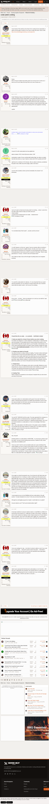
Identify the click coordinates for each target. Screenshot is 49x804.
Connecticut (7, 241)
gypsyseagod (5, 17)
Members (31, 1)
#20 (47, 566)
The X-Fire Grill (31, 688)
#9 (47, 244)
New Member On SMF (10, 657)
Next (6, 23)
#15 (47, 432)
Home (5, 784)
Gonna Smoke (42, 667)
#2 (47, 76)
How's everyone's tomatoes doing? (13, 670)
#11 (47, 295)
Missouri (8, 292)
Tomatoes (17, 671)
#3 (47, 94)
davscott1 (43, 646)
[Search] (47, 1)
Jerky (42, 4)
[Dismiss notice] (47, 8)
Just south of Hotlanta (5, 489)
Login (45, 784)
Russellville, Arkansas (6, 259)
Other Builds (30, 691)
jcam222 (6, 671)
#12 (47, 333)
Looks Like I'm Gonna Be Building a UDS (37, 710)
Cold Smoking (36, 4)
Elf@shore (43, 671)
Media (24, 1)
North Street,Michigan (6, 91)
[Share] (45, 26)
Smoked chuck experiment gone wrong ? (14, 666)
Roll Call (15, 642)
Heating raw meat (8, 648)
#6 (47, 167)
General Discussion (17, 676)
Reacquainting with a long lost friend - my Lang (15, 662)
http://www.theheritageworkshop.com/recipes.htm (23, 32)
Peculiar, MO (7, 429)
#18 (47, 509)
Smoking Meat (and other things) (31, 789)
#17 (47, 492)
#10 (47, 279)
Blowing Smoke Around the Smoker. (35, 708)
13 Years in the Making (10, 641)
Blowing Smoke (14, 4)
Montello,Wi (8, 411)
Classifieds (26, 791)
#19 (47, 545)
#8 (47, 228)
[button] (21, 1)
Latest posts (29, 686)
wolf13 (6, 642)
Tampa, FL (8, 446)
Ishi (5, 676)
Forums (5, 786)
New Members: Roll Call (5, 4)
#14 (47, 414)
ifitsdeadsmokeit (8, 663)
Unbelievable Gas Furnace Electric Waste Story (15, 651)
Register (45, 786)
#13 (47, 396)
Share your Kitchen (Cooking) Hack (13, 674)
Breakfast (30, 698)
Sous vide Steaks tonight (33, 700)
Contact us (6, 789)
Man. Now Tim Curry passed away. (36, 705)
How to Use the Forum (23, 648)
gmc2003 (43, 675)
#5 (47, 148)
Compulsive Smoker (9, 658)
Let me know (23, 10)
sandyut (43, 642)
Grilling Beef (30, 703)
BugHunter (7, 652)
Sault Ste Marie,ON (6, 164)
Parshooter (7, 667)
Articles (18, 1)
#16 (47, 472)
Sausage (21, 4)
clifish (44, 652)
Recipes (25, 784)
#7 (47, 207)
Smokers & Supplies (28, 4)
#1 (47, 26)
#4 (47, 129)
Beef (19, 663)
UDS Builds (30, 713)
